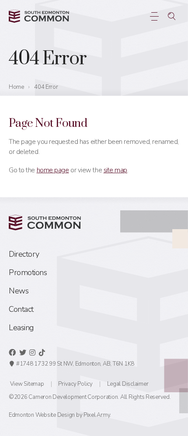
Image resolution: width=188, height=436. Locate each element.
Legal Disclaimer (128, 384)
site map (115, 170)
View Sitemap (27, 384)
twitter (22, 352)
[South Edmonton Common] (39, 16)
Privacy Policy (75, 384)
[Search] (171, 16)
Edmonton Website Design (42, 415)
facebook (12, 352)
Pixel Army (97, 415)
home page (53, 170)
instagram (32, 352)
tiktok (42, 352)
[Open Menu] (154, 16)
